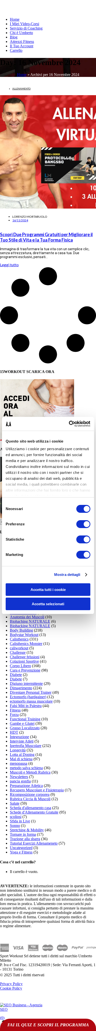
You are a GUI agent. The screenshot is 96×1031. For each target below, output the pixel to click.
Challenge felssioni (24, 657)
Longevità (18, 750)
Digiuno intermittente (26, 683)
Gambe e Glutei (22, 723)
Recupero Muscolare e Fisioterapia (37, 790)
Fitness (15, 710)
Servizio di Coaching (26, 28)
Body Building (21, 630)
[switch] (83, 524)
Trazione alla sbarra (25, 839)
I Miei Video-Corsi (24, 24)
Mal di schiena (21, 759)
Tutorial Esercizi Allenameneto (34, 843)
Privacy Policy (11, 984)
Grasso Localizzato (25, 728)
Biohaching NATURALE (30, 621)
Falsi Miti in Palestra (26, 706)
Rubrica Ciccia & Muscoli (30, 799)
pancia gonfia (20, 781)
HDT (14, 732)
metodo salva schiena (26, 768)
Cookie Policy (11, 988)
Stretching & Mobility (27, 830)
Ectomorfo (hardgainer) (28, 697)
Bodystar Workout (24, 635)
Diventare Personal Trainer (30, 692)
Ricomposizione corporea (29, 794)
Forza (14, 714)
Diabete (16, 675)
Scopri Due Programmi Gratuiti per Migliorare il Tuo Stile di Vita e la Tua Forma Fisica (46, 237)
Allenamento (21, 88)
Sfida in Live (20, 821)
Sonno (15, 825)
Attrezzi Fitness (22, 41)
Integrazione (19, 737)
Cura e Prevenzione (25, 670)
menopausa (18, 763)
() (2, 1018)
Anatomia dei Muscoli (27, 617)
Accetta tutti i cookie (48, 589)
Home (14, 19)
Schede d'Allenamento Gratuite (34, 812)
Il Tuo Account (21, 46)
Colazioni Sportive (24, 661)
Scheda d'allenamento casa (30, 808)
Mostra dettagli (67, 574)
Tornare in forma (23, 834)
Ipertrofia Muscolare (25, 746)
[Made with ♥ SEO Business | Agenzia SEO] (22, 1009)
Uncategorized (21, 848)
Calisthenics (19, 639)
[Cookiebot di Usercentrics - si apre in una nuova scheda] (69, 424)
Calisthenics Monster (26, 643)
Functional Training (25, 719)
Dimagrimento (21, 688)
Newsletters (19, 777)
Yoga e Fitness (21, 852)
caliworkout (19, 648)
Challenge (18, 652)
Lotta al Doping (22, 754)
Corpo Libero (20, 666)
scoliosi (15, 817)
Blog (13, 37)
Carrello (16, 50)
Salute (14, 803)
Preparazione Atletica (26, 785)
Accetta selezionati (48, 604)
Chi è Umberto (21, 33)
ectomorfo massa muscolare (31, 701)
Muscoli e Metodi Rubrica (30, 772)
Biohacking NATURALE (30, 626)
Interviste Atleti (21, 741)
